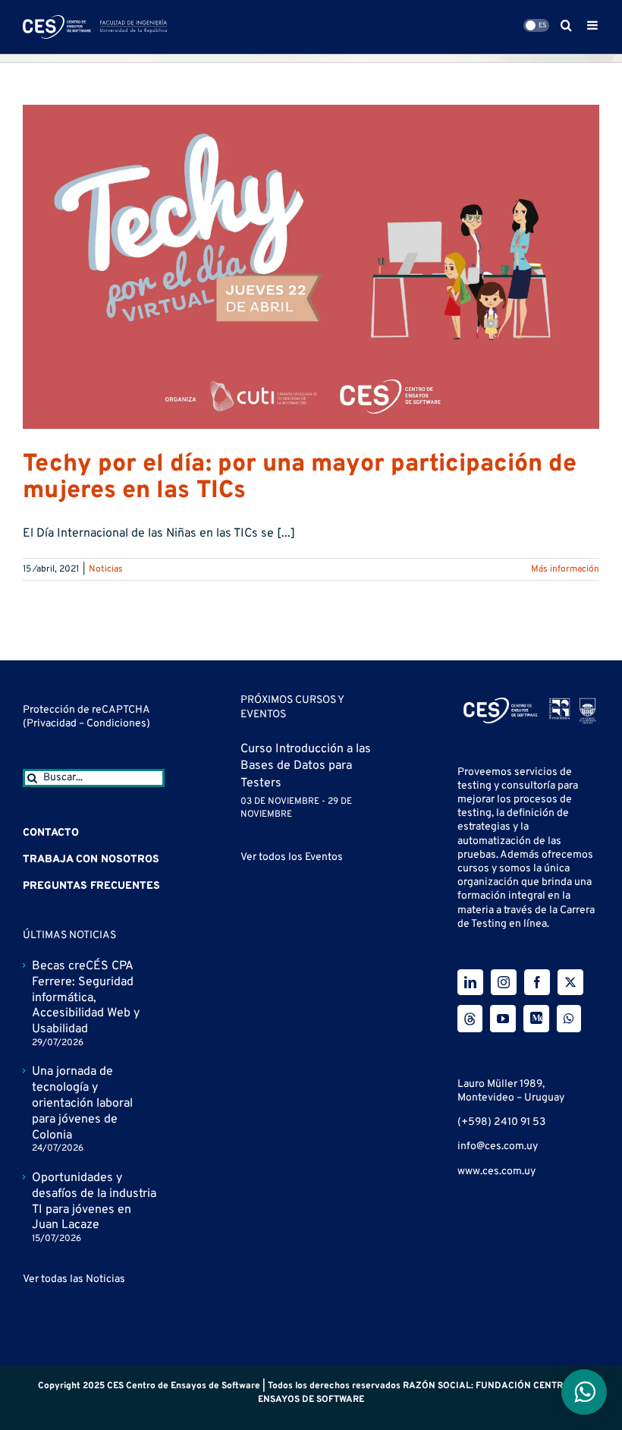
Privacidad (53, 723)
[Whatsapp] (569, 1018)
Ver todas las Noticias (74, 1279)
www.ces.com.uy (496, 1171)
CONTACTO (51, 833)
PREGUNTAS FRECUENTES (91, 886)
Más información (565, 569)
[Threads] (469, 1018)
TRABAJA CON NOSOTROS (91, 859)
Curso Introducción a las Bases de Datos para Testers (305, 766)
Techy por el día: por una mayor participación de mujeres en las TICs (299, 477)
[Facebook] (537, 982)
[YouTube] (503, 1018)
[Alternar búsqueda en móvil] (566, 25)
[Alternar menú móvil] (593, 25)
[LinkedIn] (470, 982)
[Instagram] (504, 982)
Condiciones (116, 723)
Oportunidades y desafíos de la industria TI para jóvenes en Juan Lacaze (94, 1201)
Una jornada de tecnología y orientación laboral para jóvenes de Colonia (82, 1103)
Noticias (106, 569)
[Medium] (536, 1018)
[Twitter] (570, 982)
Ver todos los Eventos (291, 857)
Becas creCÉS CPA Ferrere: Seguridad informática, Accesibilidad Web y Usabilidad (86, 998)
